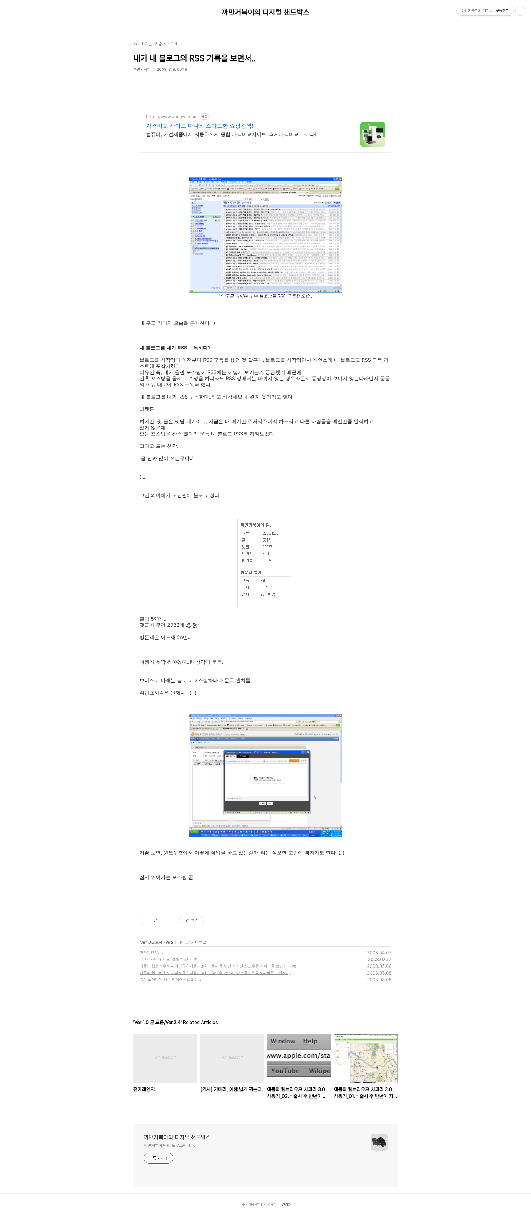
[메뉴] (16, 12)
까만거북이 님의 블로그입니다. (169, 1145)
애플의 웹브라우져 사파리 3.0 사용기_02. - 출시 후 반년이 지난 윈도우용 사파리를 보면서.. (214, 966)
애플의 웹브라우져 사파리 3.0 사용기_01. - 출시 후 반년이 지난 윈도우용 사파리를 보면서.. (214, 972)
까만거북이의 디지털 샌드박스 (265, 12)
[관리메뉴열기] (520, 10)
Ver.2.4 (170, 942)
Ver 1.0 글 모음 (151, 942)
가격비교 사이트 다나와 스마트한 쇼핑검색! (199, 125)
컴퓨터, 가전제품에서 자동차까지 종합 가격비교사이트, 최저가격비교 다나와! (231, 134)
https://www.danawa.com (172, 116)
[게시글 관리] (170, 920)
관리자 (286, 1204)
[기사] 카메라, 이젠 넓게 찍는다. (166, 959)
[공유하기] (163, 920)
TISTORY (267, 1204)
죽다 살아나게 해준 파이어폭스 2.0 (168, 979)
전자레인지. (149, 952)
